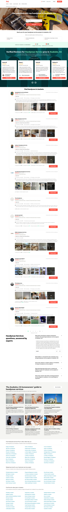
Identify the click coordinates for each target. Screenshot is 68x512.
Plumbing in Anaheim (10, 492)
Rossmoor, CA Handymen (48, 459)
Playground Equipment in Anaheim (31, 472)
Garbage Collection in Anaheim (49, 492)
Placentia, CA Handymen (10, 452)
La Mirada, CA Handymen (29, 455)
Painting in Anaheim (9, 475)
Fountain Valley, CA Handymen (30, 450)
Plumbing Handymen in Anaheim (12, 472)
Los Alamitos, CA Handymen (49, 460)
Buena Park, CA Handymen (11, 462)
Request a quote (9, 77)
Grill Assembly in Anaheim (48, 477)
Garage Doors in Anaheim (29, 492)
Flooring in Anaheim (9, 505)
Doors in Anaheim (47, 496)
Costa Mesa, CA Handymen (49, 462)
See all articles (57, 387)
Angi (7, 405)
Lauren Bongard (47, 405)
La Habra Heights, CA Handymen (31, 452)
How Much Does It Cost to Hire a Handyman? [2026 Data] (32, 408)
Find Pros (34, 24)
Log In (54, 1)
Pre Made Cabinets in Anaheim (49, 483)
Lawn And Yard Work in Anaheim (31, 501)
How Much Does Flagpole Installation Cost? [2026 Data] (52, 408)
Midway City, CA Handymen (30, 457)
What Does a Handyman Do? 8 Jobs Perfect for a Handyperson (32, 429)
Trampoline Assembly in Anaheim (31, 477)
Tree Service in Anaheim (10, 506)
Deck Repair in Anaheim (10, 481)
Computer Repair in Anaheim (30, 506)
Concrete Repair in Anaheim (30, 497)
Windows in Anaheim (47, 494)
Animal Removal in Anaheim (49, 503)
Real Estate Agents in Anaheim (30, 475)
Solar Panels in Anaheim (48, 506)
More (20, 3)
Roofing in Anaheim (9, 494)
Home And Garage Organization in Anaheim (32, 481)
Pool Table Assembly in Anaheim (31, 479)
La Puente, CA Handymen (48, 455)
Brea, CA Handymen (9, 459)
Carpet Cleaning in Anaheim (30, 505)
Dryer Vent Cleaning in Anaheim (49, 481)
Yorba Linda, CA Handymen (11, 457)
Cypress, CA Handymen (29, 460)
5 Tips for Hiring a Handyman (12, 428)
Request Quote (53, 113)
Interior (7, 3)
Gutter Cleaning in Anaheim (11, 483)
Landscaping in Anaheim (10, 508)
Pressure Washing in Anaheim (49, 505)
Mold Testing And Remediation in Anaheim (32, 503)
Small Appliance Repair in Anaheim (31, 499)
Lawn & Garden (15, 3)
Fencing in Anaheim (9, 499)
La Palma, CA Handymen (29, 462)
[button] (19, 107)
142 (39, 331)
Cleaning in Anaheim (9, 503)
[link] (3, 75)
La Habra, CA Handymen (29, 453)
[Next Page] (42, 331)
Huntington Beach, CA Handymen (50, 452)
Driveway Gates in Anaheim (30, 508)
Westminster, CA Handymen (30, 459)
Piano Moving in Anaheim (48, 472)
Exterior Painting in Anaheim (30, 496)
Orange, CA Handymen (10, 446)
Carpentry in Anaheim (10, 477)
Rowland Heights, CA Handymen (50, 457)
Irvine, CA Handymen (48, 446)
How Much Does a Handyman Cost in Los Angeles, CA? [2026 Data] (14, 408)
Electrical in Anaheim (10, 479)
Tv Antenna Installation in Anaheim (31, 474)
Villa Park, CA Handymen (10, 448)
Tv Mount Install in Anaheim (49, 474)
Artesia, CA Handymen (48, 448)
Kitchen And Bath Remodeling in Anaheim (13, 496)
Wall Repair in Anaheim (10, 474)
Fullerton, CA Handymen (10, 450)
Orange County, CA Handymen (30, 448)
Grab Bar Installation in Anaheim (50, 479)
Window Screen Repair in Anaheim (50, 475)
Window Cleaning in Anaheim (49, 499)
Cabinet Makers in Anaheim (49, 497)
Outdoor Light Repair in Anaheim (31, 483)
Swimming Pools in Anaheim (30, 494)
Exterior (11, 3)
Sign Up (59, 1)
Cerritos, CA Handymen (48, 450)
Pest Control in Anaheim (10, 501)
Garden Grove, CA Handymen (11, 453)
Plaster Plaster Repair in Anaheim (50, 501)
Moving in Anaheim (9, 497)
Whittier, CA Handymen (48, 453)
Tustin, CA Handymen (29, 446)
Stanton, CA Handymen (10, 460)
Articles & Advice (24, 3)
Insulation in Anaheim (48, 508)
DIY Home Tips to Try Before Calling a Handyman (52, 429)
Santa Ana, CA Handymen (10, 455)
